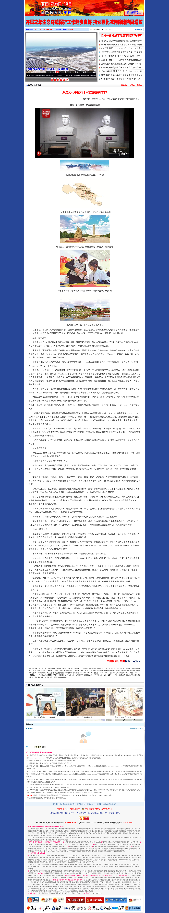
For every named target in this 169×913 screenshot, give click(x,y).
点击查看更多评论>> (136, 728)
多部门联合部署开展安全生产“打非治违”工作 (120, 79)
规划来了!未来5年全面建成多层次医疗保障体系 (121, 41)
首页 (30, 85)
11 (80, 72)
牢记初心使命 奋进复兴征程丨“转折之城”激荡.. (76, 75)
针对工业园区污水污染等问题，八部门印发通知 (121, 48)
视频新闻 (37, 85)
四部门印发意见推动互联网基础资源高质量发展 (121, 75)
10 (77, 72)
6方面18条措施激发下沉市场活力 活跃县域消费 (121, 44)
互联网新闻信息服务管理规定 (64, 761)
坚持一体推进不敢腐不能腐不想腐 (121, 35)
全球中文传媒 (45, 7)
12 (84, 72)
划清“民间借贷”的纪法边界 (125, 693)
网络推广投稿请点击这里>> (131, 85)
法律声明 (71, 804)
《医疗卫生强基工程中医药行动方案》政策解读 (121, 52)
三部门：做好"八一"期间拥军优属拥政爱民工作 (121, 60)
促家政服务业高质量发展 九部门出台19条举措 (121, 64)
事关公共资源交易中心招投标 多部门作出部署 (121, 67)
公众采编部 (63, 804)
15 (94, 72)
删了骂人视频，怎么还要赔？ (45, 693)
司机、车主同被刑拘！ (85, 693)
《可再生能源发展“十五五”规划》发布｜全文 (120, 56)
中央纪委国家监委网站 (115, 99)
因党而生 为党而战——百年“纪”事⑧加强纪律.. (41, 75)
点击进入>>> (71, 29)
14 (90, 72)
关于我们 (56, 804)
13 (87, 72)
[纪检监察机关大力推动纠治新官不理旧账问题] (84, 24)
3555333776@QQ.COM (43, 29)
